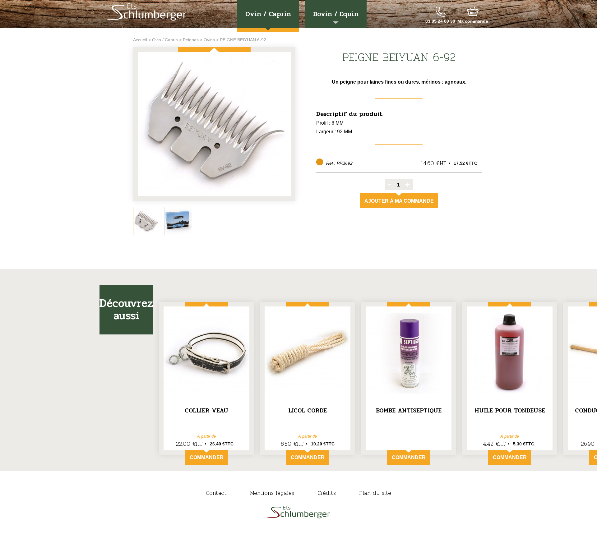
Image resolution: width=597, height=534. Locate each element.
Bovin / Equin (336, 14)
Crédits (326, 492)
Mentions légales (272, 492)
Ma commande (472, 21)
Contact (216, 492)
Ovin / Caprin (268, 14)
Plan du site (375, 492)
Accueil (140, 39)
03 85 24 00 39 (440, 21)
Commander (207, 457)
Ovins (209, 39)
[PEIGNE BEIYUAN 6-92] (214, 124)
